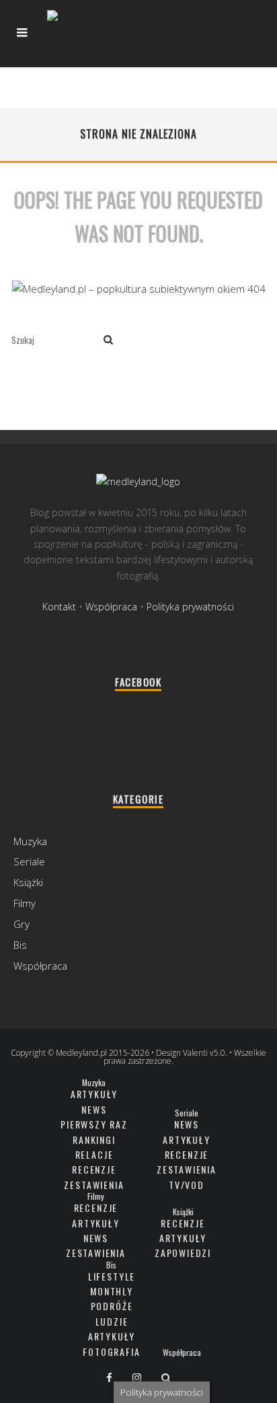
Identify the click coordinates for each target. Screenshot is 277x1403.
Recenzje (94, 1169)
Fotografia (111, 1351)
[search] (108, 340)
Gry (21, 924)
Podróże (112, 1306)
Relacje (94, 1154)
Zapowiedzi (183, 1253)
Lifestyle (111, 1276)
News (93, 1109)
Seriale (29, 861)
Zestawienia (94, 1185)
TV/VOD (186, 1185)
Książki (28, 882)
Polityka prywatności (190, 606)
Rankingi (94, 1139)
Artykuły (94, 1094)
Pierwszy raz (94, 1124)
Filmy (24, 903)
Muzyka (30, 841)
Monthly (111, 1291)
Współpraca (111, 606)
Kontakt (59, 606)
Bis (20, 944)
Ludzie (111, 1321)
